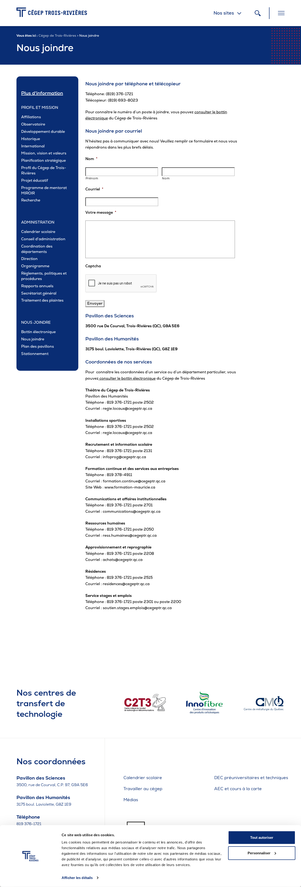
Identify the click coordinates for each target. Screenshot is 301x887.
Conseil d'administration (43, 239)
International (33, 146)
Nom (91, 159)
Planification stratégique (43, 160)
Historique (30, 138)
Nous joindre (32, 339)
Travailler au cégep (142, 788)
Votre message (100, 212)
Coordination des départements (36, 249)
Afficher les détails (77, 878)
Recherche (30, 200)
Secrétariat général (38, 293)
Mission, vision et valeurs (43, 153)
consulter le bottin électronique (127, 378)
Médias (130, 799)
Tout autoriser (261, 838)
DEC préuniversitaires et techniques (251, 777)
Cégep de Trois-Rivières (57, 35)
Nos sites (224, 13)
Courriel (94, 189)
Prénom (92, 178)
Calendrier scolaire (38, 231)
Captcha (93, 266)
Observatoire (33, 124)
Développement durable (43, 131)
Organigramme (35, 266)
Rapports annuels (37, 286)
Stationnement (34, 353)
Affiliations (31, 116)
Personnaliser (259, 853)
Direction (29, 258)
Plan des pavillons (37, 346)
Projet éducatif (34, 180)
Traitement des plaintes (42, 300)
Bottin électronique (38, 331)
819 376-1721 (28, 823)
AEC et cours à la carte (238, 788)
